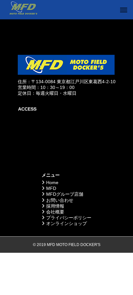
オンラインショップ (66, 223)
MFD (51, 188)
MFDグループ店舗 (64, 194)
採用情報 (55, 206)
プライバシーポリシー (68, 217)
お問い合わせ (59, 200)
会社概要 (55, 211)
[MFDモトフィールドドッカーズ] (23, 9)
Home (52, 182)
